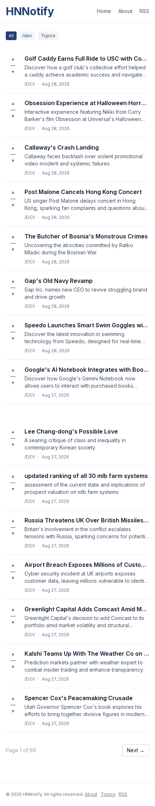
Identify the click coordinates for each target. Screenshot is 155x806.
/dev (27, 35)
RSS (144, 11)
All (11, 35)
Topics (48, 35)
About (125, 11)
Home (104, 11)
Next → (136, 750)
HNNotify (30, 11)
